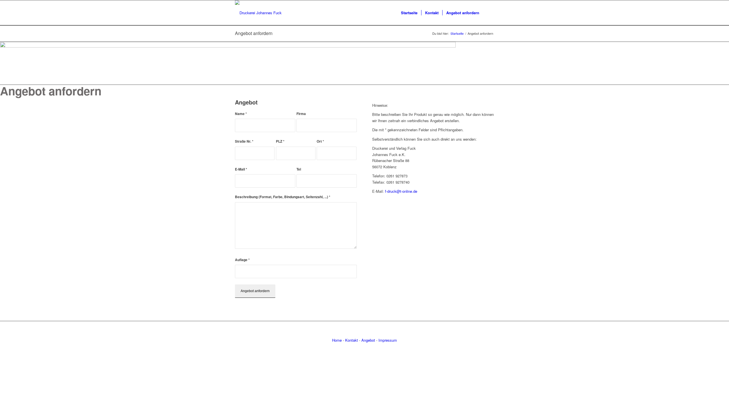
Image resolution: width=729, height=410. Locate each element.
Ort (320, 141)
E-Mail (241, 169)
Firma (301, 113)
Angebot (368, 340)
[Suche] (488, 12)
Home (337, 340)
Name (241, 113)
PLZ (280, 141)
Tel (298, 169)
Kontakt (351, 340)
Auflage (242, 259)
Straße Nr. (244, 141)
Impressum (387, 340)
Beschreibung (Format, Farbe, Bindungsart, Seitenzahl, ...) (282, 196)
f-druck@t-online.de (401, 191)
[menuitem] (409, 12)
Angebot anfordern (254, 33)
